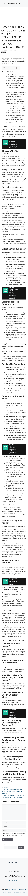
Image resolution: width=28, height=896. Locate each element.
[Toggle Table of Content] (16, 68)
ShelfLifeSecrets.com (13, 889)
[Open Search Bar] (20, 3)
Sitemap (23, 889)
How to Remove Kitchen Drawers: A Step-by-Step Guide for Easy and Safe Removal (12, 791)
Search (6, 845)
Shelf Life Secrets (9, 3)
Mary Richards (4, 50)
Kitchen (3, 52)
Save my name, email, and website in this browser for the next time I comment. (14, 834)
